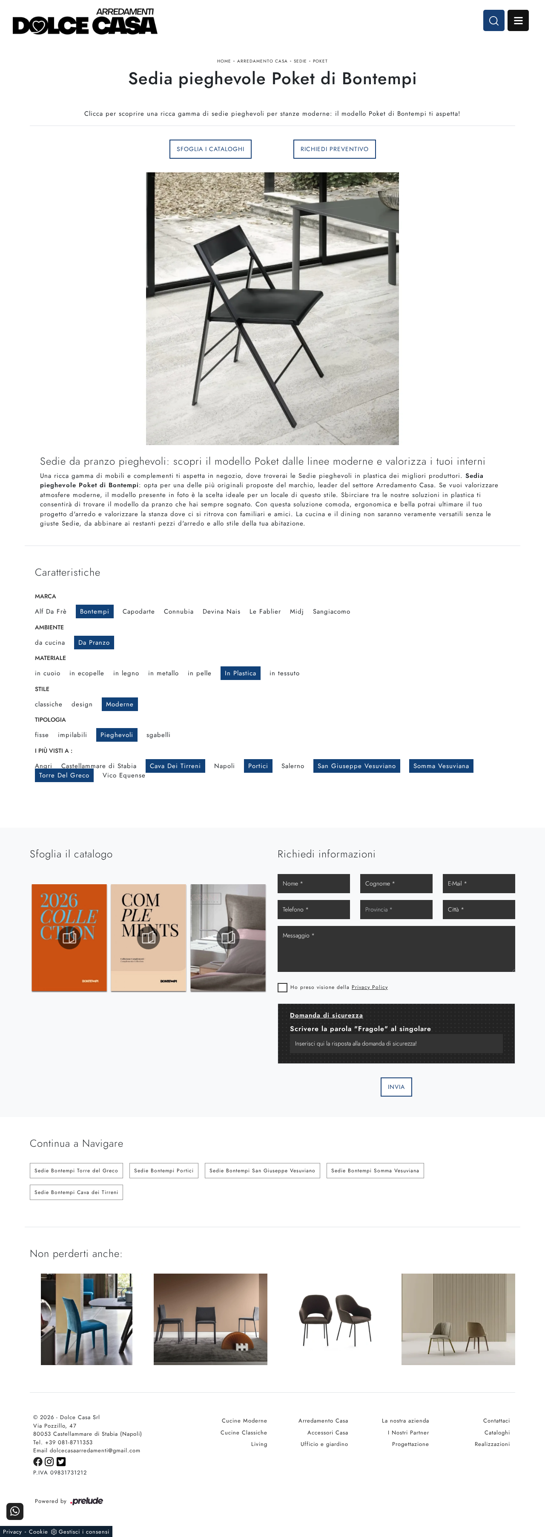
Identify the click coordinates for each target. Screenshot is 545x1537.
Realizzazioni (492, 1444)
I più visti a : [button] (53, 750)
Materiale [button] (50, 658)
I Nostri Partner (408, 1432)
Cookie (38, 1532)
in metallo (163, 673)
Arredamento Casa (262, 61)
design (82, 704)
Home (224, 61)
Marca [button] (45, 596)
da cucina (50, 642)
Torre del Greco (64, 775)
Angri (43, 766)
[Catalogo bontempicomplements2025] (69, 938)
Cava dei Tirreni (175, 766)
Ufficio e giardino (324, 1444)
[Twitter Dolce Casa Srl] (61, 1461)
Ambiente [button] (49, 627)
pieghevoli (116, 735)
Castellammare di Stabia (99, 766)
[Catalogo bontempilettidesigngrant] (148, 938)
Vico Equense (124, 775)
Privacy (12, 1532)
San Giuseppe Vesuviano (357, 766)
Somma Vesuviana (441, 766)
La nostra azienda (405, 1421)
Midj (297, 611)
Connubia (179, 611)
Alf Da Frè (51, 611)
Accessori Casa (327, 1432)
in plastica (240, 673)
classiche (49, 704)
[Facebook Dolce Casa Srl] (39, 1461)
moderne (120, 704)
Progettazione (410, 1444)
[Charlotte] (86, 149)
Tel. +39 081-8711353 (63, 1442)
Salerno (292, 766)
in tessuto (285, 673)
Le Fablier (265, 611)
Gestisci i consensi (84, 1532)
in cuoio (47, 673)
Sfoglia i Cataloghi (210, 149)
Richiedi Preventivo (335, 149)
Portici (258, 766)
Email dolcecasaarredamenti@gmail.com (87, 1450)
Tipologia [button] (50, 719)
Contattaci (496, 1421)
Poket (320, 61)
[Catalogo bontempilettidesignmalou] (228, 938)
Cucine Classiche (244, 1432)
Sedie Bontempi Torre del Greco (76, 1170)
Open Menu (518, 20)
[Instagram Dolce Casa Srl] (51, 1461)
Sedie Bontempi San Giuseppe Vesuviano (262, 1170)
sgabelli (158, 735)
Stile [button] (42, 689)
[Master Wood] (458, 149)
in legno (126, 673)
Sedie (300, 61)
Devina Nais (222, 611)
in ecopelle (86, 673)
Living (259, 1444)
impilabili (72, 735)
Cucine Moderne (244, 1421)
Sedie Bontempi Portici (164, 1170)
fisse (42, 735)
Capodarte (139, 611)
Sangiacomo (331, 611)
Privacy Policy (370, 987)
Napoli (224, 766)
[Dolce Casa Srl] (85, 21)
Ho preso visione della (339, 987)
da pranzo (94, 642)
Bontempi (94, 611)
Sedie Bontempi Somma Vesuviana (375, 1170)
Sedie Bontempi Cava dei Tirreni (76, 1192)
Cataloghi (497, 1432)
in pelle (200, 673)
